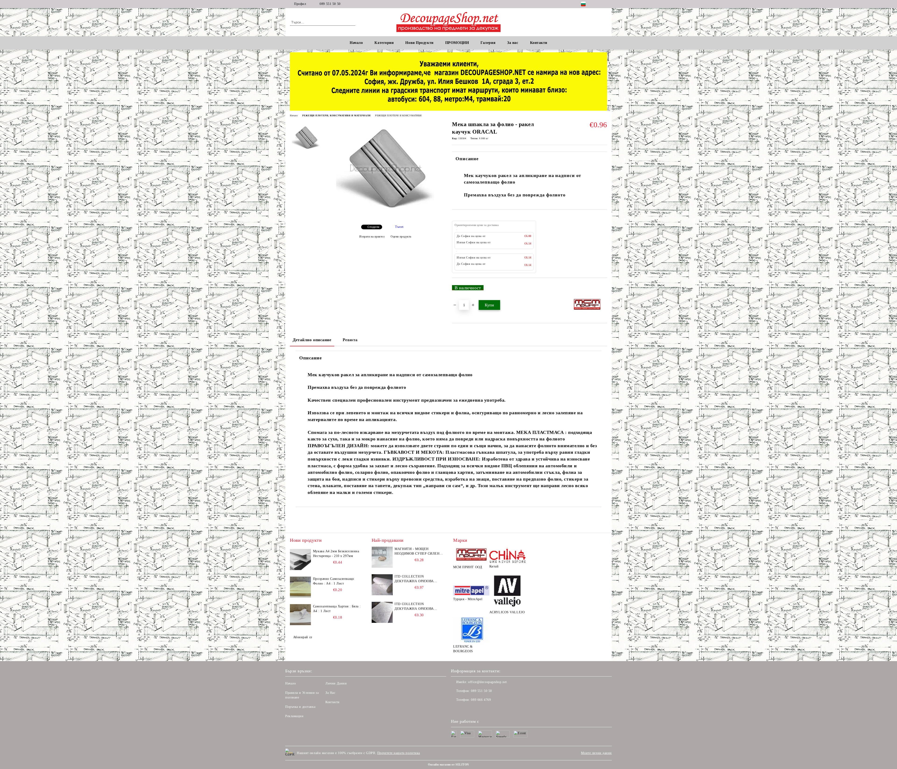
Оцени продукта (401, 236)
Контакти (332, 702)
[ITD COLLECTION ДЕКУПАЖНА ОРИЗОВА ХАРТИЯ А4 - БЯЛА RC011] (382, 584)
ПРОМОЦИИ (457, 43)
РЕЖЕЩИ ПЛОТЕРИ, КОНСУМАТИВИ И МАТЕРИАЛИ (336, 115)
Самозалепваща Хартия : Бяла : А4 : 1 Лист (337, 609)
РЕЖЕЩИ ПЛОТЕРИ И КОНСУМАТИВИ (398, 115)
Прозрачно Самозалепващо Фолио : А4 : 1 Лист (333, 581)
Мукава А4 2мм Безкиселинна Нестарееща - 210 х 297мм (336, 553)
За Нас (330, 693)
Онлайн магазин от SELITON (448, 764)
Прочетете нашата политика (398, 753)
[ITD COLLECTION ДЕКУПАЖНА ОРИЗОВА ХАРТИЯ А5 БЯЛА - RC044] (382, 612)
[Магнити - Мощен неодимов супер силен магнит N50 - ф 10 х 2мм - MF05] (382, 557)
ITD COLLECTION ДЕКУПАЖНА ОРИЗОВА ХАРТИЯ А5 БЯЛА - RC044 (416, 606)
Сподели (373, 227)
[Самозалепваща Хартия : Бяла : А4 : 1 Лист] (300, 614)
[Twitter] (604, 4)
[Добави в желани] (603, 289)
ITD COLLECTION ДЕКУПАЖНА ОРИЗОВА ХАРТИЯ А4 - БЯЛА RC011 (416, 579)
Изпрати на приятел (372, 236)
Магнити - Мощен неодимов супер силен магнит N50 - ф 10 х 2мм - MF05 (418, 551)
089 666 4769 (481, 700)
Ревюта (350, 339)
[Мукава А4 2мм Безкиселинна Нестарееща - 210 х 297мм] (300, 559)
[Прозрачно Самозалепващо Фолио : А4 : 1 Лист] (300, 587)
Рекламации (294, 716)
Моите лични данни (596, 753)
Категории (384, 43)
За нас (512, 43)
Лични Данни (336, 683)
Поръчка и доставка (300, 707)
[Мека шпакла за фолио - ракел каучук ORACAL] (385, 217)
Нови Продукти (419, 43)
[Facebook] (597, 4)
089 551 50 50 (330, 4)
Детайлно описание (312, 339)
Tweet (399, 227)
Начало (356, 43)
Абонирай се (302, 637)
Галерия (488, 43)
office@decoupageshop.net (487, 682)
